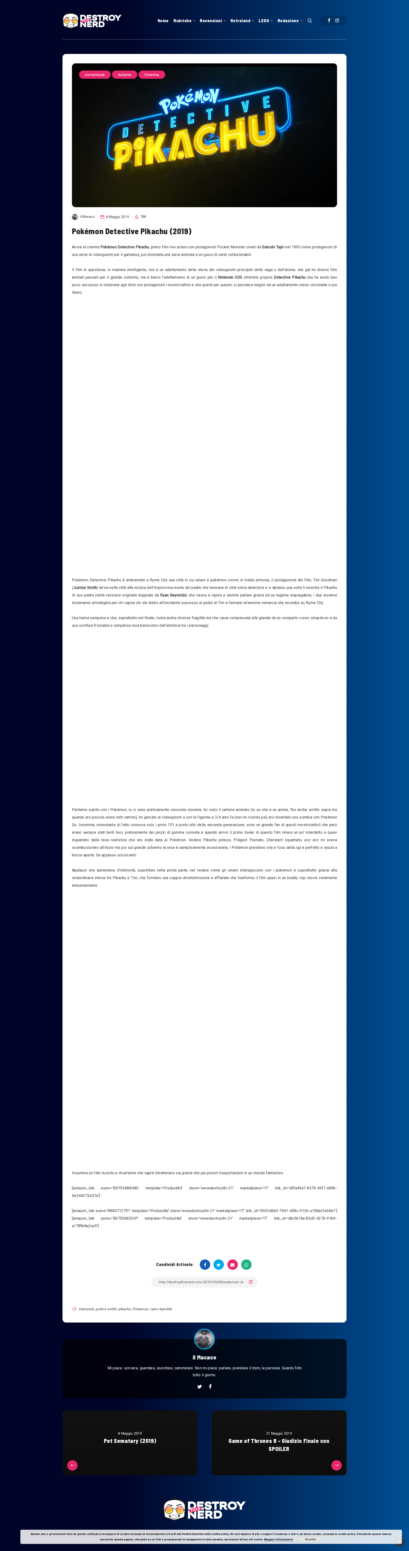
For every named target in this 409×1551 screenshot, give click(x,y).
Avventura (95, 74)
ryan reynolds (161, 1309)
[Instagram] (337, 20)
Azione (124, 74)
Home (163, 20)
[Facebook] (329, 20)
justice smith (106, 1309)
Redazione (288, 20)
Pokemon (140, 1309)
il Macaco (204, 1357)
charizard (86, 1309)
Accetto (310, 1539)
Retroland (241, 20)
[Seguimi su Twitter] (199, 1387)
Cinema (151, 74)
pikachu (125, 1309)
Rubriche (182, 20)
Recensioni (211, 20)
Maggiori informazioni (278, 1539)
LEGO (264, 20)
